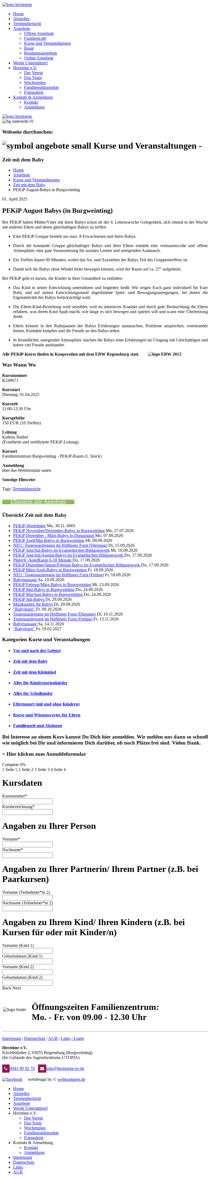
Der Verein (33, 72)
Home (18, 13)
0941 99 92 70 (22, 1068)
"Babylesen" (24, 609)
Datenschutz (34, 1038)
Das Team (33, 77)
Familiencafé (35, 38)
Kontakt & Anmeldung (33, 97)
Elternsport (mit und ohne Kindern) (46, 704)
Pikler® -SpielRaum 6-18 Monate (42, 560)
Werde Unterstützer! (30, 63)
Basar (29, 48)
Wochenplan (35, 82)
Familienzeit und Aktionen (37, 725)
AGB (53, 1038)
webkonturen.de (71, 1079)
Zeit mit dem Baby (29, 184)
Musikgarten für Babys (33, 604)
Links (66, 1038)
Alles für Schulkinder (33, 693)
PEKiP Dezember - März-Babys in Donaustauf (54, 535)
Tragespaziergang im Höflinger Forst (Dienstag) (55, 614)
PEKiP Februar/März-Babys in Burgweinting (52, 584)
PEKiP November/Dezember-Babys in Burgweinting (59, 530)
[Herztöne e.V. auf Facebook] (12, 1079)
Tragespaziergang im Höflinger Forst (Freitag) (53, 619)
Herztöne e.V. (25, 67)
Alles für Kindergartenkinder (40, 682)
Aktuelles (21, 18)
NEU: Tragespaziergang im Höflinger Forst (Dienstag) (60, 545)
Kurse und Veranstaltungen (47, 43)
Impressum (11, 1038)
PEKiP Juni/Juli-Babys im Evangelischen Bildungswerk (61, 550)
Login (79, 1038)
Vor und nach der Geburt (37, 650)
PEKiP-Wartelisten (29, 525)
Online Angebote (39, 58)
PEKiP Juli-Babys (29, 599)
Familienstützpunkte (41, 87)
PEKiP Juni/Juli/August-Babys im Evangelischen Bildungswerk (68, 555)
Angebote (21, 28)
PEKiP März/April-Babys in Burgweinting (50, 570)
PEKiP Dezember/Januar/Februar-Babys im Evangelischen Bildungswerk (77, 565)
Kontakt (31, 102)
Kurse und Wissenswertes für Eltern (46, 715)
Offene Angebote (39, 33)
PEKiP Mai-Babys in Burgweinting (44, 589)
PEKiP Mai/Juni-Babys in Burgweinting (48, 594)
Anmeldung (34, 107)
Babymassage (25, 579)
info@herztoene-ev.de (65, 1068)
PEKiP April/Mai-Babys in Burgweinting (49, 540)
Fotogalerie (33, 92)
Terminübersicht (27, 23)
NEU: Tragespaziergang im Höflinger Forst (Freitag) (58, 574)
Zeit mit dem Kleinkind (34, 672)
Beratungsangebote (40, 53)
